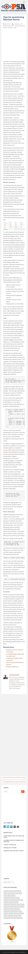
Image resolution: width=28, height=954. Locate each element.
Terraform (10, 915)
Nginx (12, 909)
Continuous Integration (9, 897)
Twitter (11, 688)
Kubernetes (11, 906)
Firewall (11, 902)
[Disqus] (14, 713)
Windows (14, 918)
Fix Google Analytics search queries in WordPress (14, 781)
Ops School (22, 684)
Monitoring (21, 25)
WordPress (23, 952)
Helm (18, 904)
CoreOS (17, 897)
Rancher (5, 27)
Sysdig (14, 27)
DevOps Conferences (12, 666)
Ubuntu (16, 915)
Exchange (6, 902)
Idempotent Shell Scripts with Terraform (14, 850)
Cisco (20, 893)
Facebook (17, 688)
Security (16, 913)
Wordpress (19, 918)
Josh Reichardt (16, 24)
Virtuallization (7, 918)
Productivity (6, 911)
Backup (18, 891)
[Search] (22, 791)
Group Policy (7, 904)
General (17, 25)
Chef (17, 893)
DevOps (8, 25)
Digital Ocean (12, 900)
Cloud (4, 25)
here (15, 139)
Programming (14, 911)
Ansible (10, 891)
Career (12, 893)
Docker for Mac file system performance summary (14, 777)
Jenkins (22, 904)
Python (19, 911)
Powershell (16, 909)
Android (6, 891)
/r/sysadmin (13, 684)
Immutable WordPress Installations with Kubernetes (14, 840)
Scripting (11, 913)
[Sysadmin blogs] (12, 934)
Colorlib (13, 952)
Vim (20, 915)
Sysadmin (10, 27)
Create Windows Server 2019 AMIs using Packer (14, 836)
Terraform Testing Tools (10, 844)
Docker (12, 25)
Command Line (11, 895)
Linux (16, 906)
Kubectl (5, 906)
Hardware (13, 904)
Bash (5, 893)
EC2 (22, 900)
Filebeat (5, 452)
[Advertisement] (14, 46)
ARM (15, 891)
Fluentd (11, 452)
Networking (6, 909)
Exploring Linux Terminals (10, 847)
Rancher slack (16, 167)
